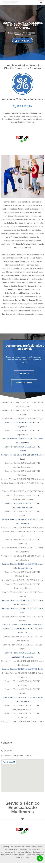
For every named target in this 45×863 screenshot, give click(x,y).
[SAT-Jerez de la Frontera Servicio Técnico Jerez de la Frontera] (10, 2)
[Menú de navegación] (40, 2)
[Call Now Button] (40, 858)
